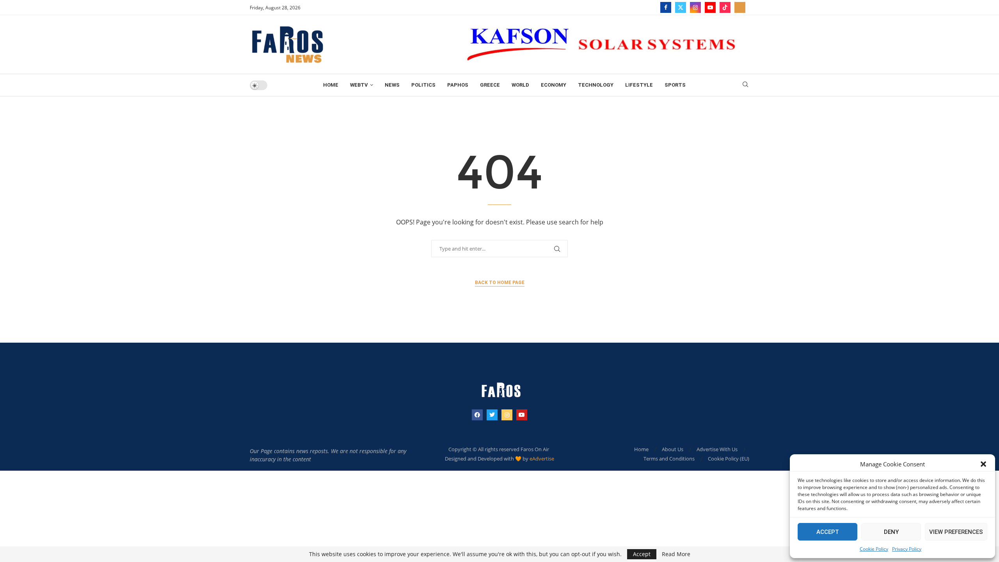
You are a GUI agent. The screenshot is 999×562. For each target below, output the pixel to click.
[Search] (745, 85)
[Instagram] (695, 7)
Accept (827, 531)
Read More (676, 554)
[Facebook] (665, 7)
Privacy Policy (906, 549)
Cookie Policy (874, 549)
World (520, 85)
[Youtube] (710, 7)
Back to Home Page (499, 282)
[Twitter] (680, 7)
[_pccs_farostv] (739, 7)
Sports (675, 85)
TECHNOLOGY (595, 85)
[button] (983, 464)
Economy (553, 85)
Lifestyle (639, 85)
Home (330, 85)
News (392, 85)
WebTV (359, 85)
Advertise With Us (717, 449)
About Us (672, 449)
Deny (891, 531)
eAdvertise (542, 458)
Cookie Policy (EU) (728, 458)
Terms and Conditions (669, 458)
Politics (423, 85)
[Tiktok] (725, 7)
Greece (490, 85)
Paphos (457, 85)
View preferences (956, 531)
